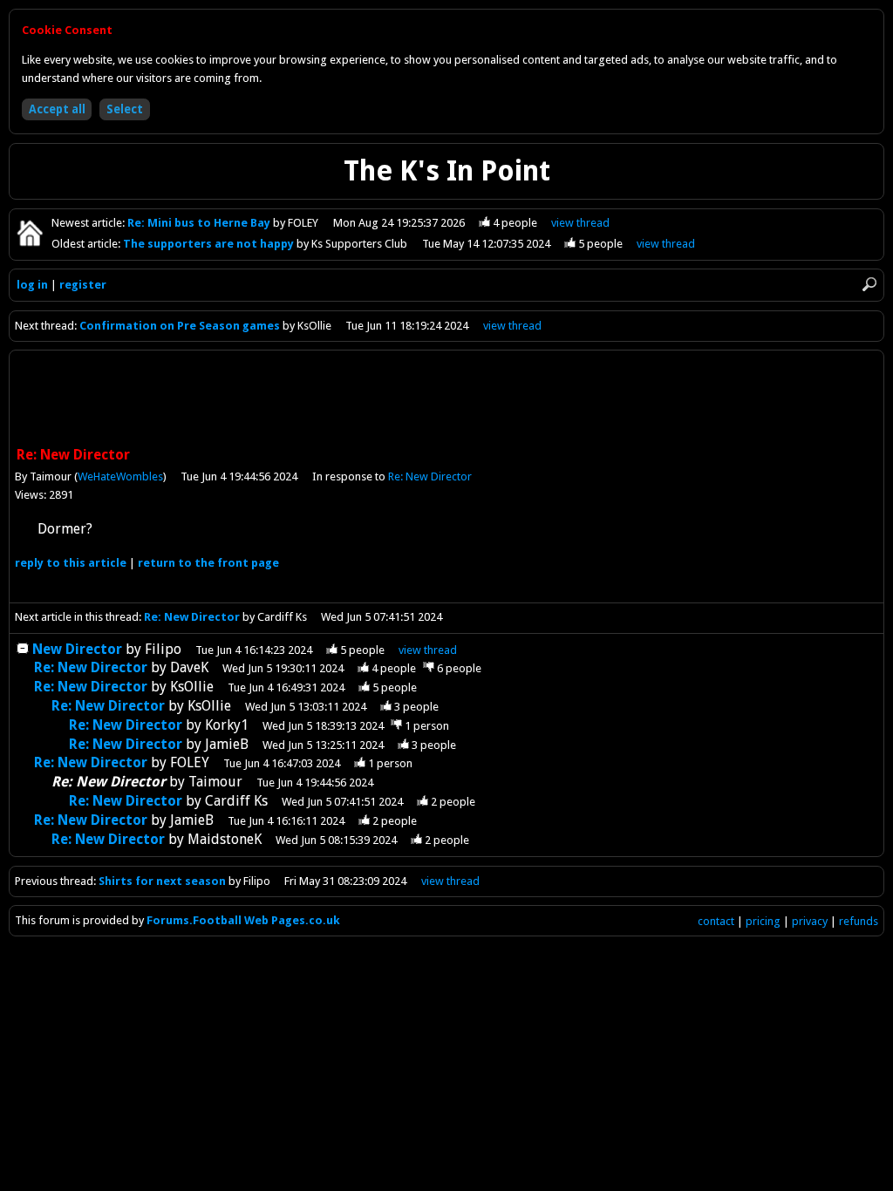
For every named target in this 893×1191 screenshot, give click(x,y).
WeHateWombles (120, 476)
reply (70, 562)
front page (208, 562)
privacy (810, 921)
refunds (858, 921)
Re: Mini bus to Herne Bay (200, 222)
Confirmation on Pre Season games (181, 325)
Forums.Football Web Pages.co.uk (243, 920)
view (580, 222)
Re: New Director (430, 476)
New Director (77, 649)
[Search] (869, 284)
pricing (763, 921)
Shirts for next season (162, 881)
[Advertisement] (446, 400)
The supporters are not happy (210, 243)
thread (428, 650)
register (82, 284)
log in (32, 284)
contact (716, 921)
